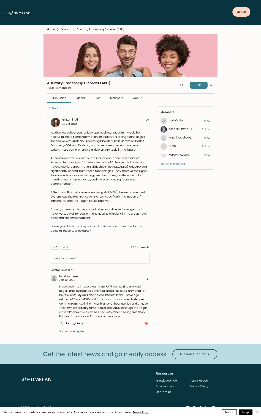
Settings (229, 412)
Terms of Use (199, 381)
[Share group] (212, 85)
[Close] (257, 412)
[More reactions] (65, 247)
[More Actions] (147, 278)
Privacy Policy (199, 386)
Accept (245, 412)
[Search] (182, 85)
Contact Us (163, 392)
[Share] (147, 120)
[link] (59, 98)
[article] (100, 225)
